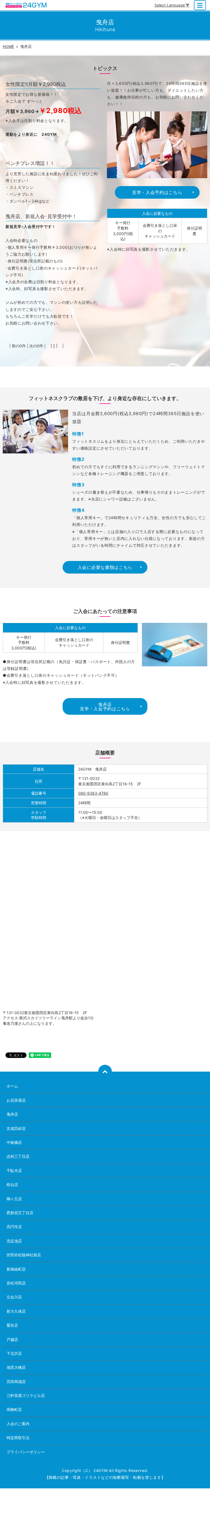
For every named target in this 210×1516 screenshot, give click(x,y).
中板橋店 (14, 1142)
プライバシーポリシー (26, 1452)
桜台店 (12, 1184)
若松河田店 (16, 1283)
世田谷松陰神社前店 (24, 1254)
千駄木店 (14, 1170)
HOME (8, 46)
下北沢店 (14, 1353)
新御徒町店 (16, 1269)
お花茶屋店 (16, 1100)
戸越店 (12, 1339)
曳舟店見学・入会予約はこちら (105, 706)
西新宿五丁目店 (20, 1212)
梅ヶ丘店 (14, 1198)
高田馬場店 (16, 1381)
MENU (200, 5)
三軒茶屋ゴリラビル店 (26, 1395)
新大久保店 (16, 1311)
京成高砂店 (16, 1128)
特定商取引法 (18, 1437)
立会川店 (14, 1297)
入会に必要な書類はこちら (105, 567)
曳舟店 (12, 1114)
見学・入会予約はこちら (157, 192)
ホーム (12, 1086)
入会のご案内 (18, 1423)
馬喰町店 (14, 1409)
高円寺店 (14, 1226)
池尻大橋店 (16, 1367)
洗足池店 (14, 1241)
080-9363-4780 (93, 793)
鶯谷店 (12, 1325)
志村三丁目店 (18, 1156)
